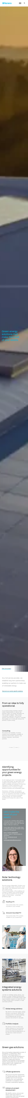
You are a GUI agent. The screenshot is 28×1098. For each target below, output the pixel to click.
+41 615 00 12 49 (12, 837)
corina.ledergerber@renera (10, 840)
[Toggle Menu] (20, 3)
